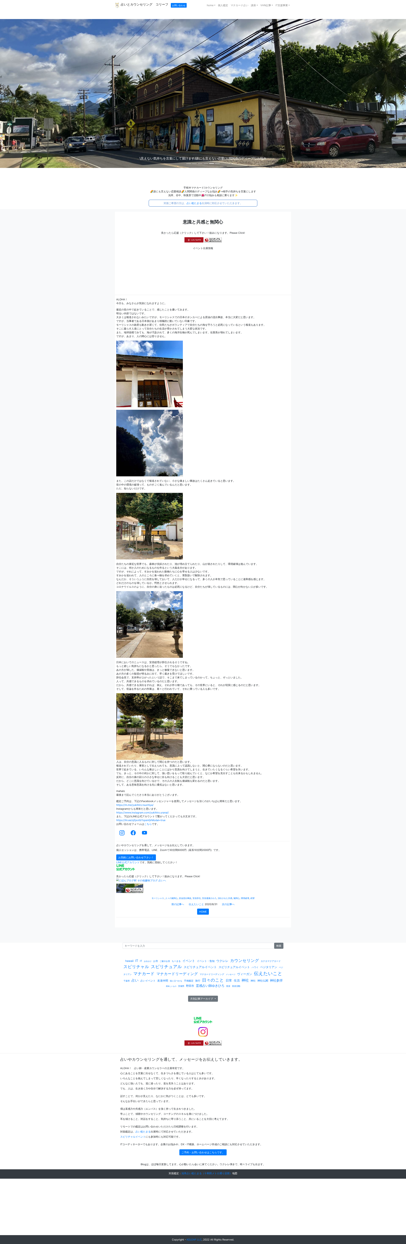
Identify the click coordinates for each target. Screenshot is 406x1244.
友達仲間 (162, 980)
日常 (229, 980)
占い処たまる (194, 203)
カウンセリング (244, 960)
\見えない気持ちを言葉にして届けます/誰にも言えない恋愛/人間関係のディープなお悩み (203, 158)
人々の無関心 (171, 898)
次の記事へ (228, 904)
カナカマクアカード (271, 961)
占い (135, 980)
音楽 (228, 986)
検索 (278, 945)
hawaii (129, 961)
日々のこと (213, 980)
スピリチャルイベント (133, 1136)
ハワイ (255, 967)
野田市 (190, 985)
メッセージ (230, 974)
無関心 (236, 898)
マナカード (144, 973)
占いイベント (148, 980)
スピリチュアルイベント (200, 967)
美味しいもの (171, 986)
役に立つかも (176, 981)
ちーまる (176, 961)
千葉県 (127, 981)
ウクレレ (222, 961)
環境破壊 (245, 898)
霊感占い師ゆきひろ (210, 986)
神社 (245, 980)
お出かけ (147, 961)
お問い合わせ (178, 5)
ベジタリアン (268, 967)
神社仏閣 (262, 980)
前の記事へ (177, 904)
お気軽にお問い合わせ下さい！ (136, 857)
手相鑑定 (188, 980)
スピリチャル (136, 966)
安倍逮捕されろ (209, 898)
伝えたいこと (196, 904)
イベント (188, 961)
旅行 (197, 980)
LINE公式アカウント (128, 862)
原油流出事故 (185, 898)
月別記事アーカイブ (202, 998)
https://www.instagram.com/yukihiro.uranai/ (142, 812)
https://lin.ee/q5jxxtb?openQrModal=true (140, 820)
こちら (148, 824)
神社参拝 (276, 980)
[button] (30, 93)
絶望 (252, 898)
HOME (203, 911)
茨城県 (181, 986)
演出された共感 (225, 898)
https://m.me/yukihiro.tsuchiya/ (135, 804)
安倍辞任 (197, 898)
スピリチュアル (166, 966)
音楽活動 (236, 986)
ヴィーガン (244, 974)
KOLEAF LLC (194, 1239)
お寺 (155, 961)
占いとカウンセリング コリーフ (144, 4)
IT (136, 961)
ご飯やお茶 (165, 961)
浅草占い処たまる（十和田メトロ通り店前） (206, 1173)
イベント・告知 (206, 961)
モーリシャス (158, 898)
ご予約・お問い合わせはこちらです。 (203, 1152)
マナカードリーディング (177, 974)
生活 (237, 980)
